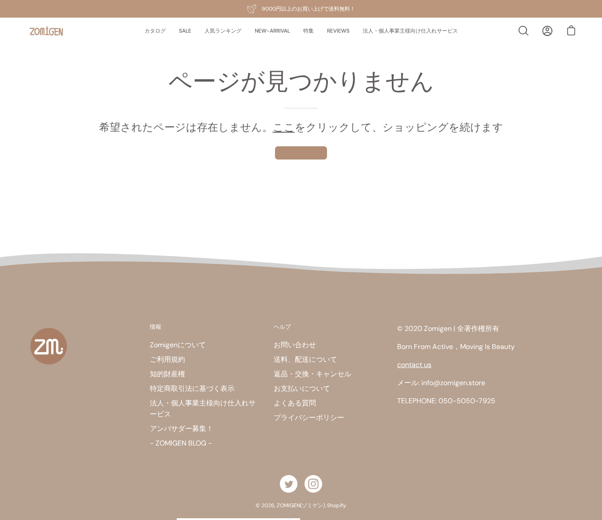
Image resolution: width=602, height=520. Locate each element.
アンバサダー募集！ (181, 428)
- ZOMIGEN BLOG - (181, 443)
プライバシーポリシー (309, 417)
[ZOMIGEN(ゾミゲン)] (46, 31)
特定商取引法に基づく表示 (192, 388)
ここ (284, 127)
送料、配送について (305, 359)
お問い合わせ (295, 344)
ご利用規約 (167, 359)
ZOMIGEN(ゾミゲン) (301, 505)
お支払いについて (302, 388)
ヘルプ (282, 326)
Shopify (336, 505)
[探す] (523, 31)
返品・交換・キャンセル (312, 374)
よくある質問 (295, 403)
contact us (414, 364)
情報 (155, 326)
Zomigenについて (178, 344)
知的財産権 (167, 374)
